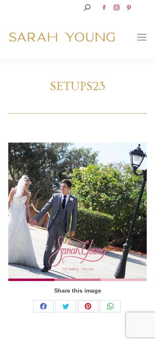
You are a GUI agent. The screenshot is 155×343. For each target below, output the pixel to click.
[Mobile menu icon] (142, 37)
